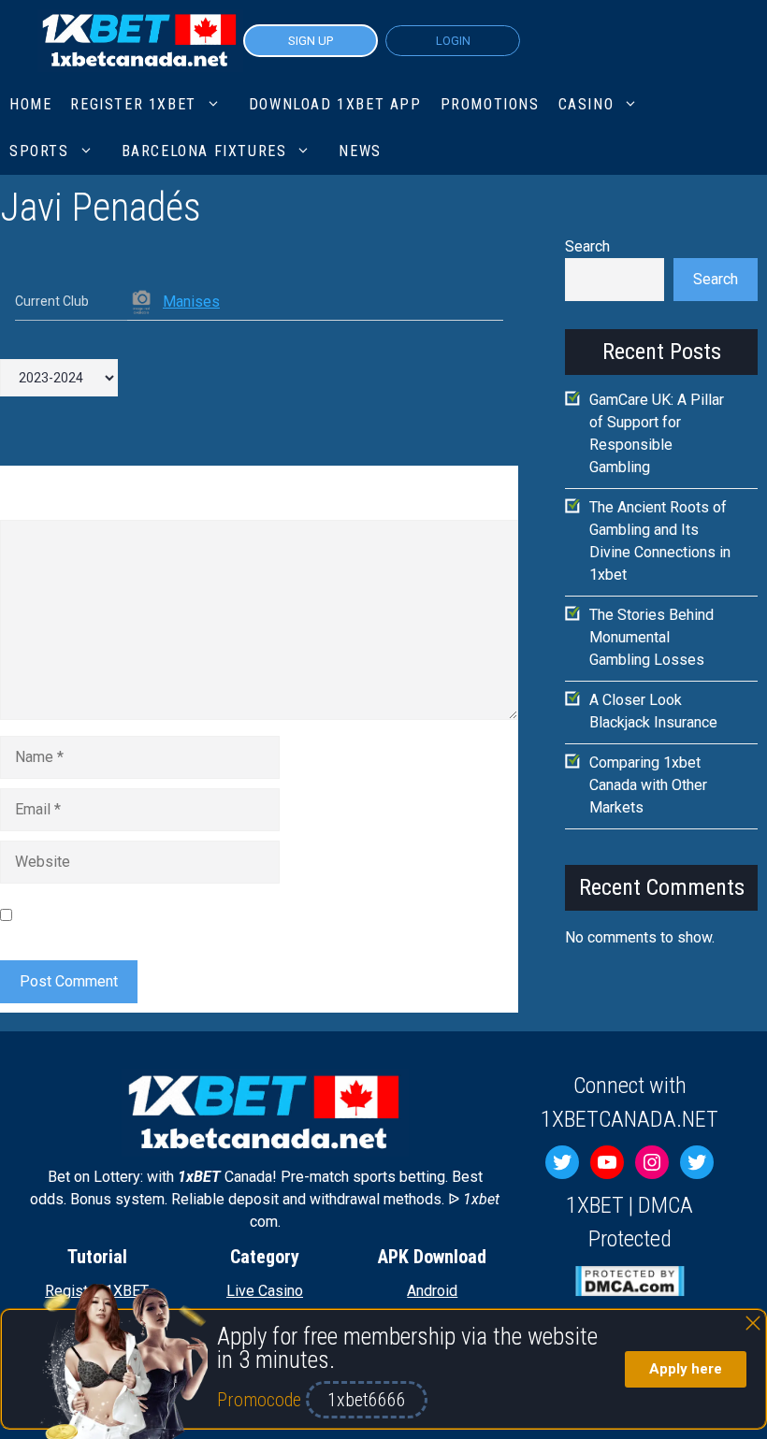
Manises (191, 301)
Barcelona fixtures (204, 151)
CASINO (586, 104)
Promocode (261, 1400)
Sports (39, 151)
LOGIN (453, 41)
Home (30, 104)
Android (432, 1291)
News (360, 151)
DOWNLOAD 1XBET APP (335, 104)
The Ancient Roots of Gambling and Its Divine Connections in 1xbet (660, 540)
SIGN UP (310, 41)
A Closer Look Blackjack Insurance (653, 711)
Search (587, 246)
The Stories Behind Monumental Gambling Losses (651, 637)
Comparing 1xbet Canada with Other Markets (648, 785)
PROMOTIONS (490, 104)
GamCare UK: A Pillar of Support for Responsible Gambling (656, 433)
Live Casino (264, 1291)
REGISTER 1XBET (132, 104)
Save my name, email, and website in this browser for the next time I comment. (242, 915)
